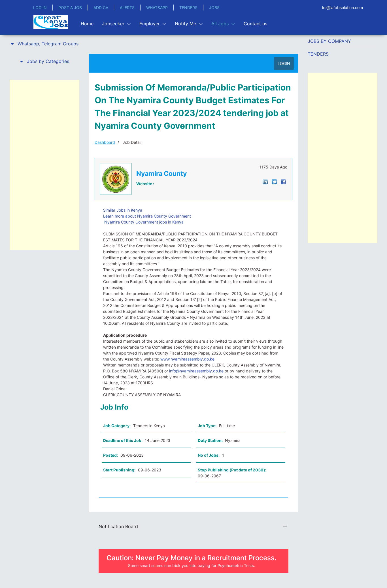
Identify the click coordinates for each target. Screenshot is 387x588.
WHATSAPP (157, 7)
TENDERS (188, 7)
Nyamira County (161, 174)
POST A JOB (70, 7)
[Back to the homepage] (50, 22)
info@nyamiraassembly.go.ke (196, 370)
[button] (44, 43)
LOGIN (284, 63)
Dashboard (105, 142)
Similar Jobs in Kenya (122, 210)
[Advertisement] (44, 165)
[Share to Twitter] (274, 181)
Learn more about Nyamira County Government (147, 216)
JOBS (214, 7)
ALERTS (127, 7)
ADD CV (100, 7)
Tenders (318, 54)
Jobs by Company (329, 41)
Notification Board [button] (118, 526)
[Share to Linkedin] (265, 181)
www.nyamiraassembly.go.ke (187, 359)
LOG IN (40, 7)
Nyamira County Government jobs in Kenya (143, 222)
